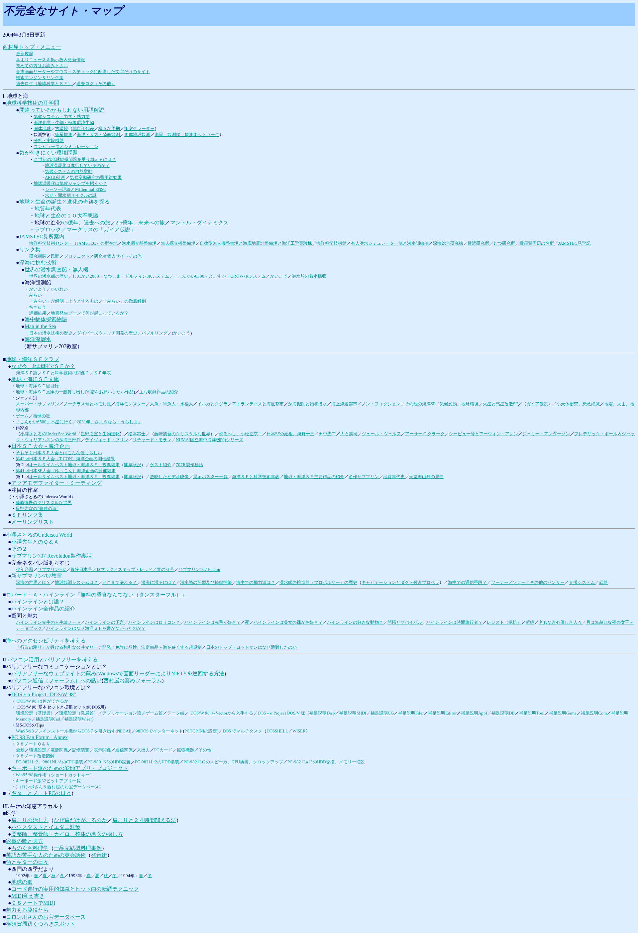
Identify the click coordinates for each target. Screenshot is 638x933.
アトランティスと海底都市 (258, 403)
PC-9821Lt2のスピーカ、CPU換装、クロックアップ (233, 761)
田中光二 (327, 433)
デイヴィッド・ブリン (106, 439)
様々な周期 (109, 128)
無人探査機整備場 (178, 243)
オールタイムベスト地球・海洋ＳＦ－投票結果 (74, 464)
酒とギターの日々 (27, 862)
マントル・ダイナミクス (199, 222)
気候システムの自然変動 (68, 171)
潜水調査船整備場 (139, 243)
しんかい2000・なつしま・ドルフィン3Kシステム (120, 276)
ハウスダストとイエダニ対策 (45, 827)
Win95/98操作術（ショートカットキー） (55, 774)
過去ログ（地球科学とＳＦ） (44, 83)
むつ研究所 (504, 243)
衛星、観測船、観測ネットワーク (187, 134)
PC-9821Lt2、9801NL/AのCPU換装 (49, 761)
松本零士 (137, 433)
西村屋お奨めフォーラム (132, 680)
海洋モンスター (130, 403)
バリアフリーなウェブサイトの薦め (53, 673)
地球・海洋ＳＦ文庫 (35, 379)
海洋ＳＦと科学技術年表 (255, 476)
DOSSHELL (277, 731)
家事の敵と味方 (24, 841)
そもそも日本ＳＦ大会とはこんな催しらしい (59, 452)
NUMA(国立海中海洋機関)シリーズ (209, 439)
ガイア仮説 (537, 403)
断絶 (530, 622)
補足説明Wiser (78, 719)
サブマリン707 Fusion (199, 569)
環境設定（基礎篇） (35, 713)
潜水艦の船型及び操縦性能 (206, 582)
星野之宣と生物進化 (100, 433)
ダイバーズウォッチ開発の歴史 (107, 333)
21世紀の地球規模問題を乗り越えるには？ (75, 159)
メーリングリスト (32, 522)
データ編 (175, 713)
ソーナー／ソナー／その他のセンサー (528, 582)
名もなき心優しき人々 (560, 622)
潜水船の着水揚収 (309, 276)
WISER (299, 731)
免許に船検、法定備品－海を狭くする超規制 (158, 647)
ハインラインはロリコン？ (154, 622)
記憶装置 (80, 749)
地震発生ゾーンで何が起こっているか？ (90, 313)
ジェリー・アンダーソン (546, 433)
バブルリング (154, 333)
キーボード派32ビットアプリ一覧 (48, 780)
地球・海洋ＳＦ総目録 (37, 385)
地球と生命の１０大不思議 (66, 215)
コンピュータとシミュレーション (66, 146)
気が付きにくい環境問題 (48, 153)
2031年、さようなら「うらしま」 (109, 421)
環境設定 (37, 749)
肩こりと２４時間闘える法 (144, 820)
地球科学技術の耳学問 (32, 103)
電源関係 (59, 749)
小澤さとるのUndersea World (39, 535)
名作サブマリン (364, 476)
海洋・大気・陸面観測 (98, 134)
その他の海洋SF (420, 403)
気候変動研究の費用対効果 (96, 177)
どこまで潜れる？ (119, 582)
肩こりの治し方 (30, 820)
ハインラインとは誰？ (37, 601)
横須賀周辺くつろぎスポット (40, 924)
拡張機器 (185, 749)
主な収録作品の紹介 (158, 391)
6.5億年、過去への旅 (85, 222)
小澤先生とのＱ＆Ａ (35, 542)
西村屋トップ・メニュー (32, 47)
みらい (35, 295)
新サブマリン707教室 (36, 576)
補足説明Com (594, 713)
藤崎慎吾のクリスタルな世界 (182, 433)
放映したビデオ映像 (169, 476)
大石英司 (349, 433)
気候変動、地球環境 (459, 403)
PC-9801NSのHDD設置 (109, 761)
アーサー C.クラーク (425, 433)
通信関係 (124, 749)
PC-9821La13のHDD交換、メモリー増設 (326, 761)
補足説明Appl (474, 713)
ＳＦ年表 (102, 372)
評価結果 (38, 313)
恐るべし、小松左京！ (240, 433)
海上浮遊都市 (344, 403)
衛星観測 (63, 134)
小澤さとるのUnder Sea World (48, 433)
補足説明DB (503, 713)
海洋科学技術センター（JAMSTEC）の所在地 (73, 243)
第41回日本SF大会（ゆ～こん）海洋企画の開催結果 (66, 470)
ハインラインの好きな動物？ (355, 622)
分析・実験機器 (49, 140)
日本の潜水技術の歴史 (50, 333)
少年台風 (24, 569)
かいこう (278, 276)
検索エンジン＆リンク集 (39, 77)
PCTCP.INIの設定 (200, 731)
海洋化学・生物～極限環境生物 (64, 122)
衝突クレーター (139, 128)
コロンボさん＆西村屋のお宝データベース (58, 786)
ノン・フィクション (381, 403)
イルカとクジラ (212, 403)
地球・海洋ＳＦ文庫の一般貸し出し (50, 391)
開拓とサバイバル (404, 622)
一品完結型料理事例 (78, 848)
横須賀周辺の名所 (536, 243)
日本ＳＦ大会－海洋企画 (40, 446)
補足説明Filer (411, 713)
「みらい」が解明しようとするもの (63, 301)
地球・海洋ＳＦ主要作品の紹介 (314, 476)
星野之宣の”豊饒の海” (37, 508)
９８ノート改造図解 (35, 755)
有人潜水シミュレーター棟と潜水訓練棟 (390, 243)
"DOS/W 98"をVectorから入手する (221, 713)
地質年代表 (83, 128)
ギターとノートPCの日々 (41, 793)
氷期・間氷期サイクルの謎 (71, 195)
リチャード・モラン (152, 439)
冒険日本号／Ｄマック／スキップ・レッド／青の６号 (122, 569)
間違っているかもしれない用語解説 (61, 110)
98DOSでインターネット (159, 731)
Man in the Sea (40, 326)
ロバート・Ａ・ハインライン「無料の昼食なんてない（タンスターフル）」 (96, 595)
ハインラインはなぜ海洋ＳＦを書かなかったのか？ (96, 628)
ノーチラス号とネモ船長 (87, 403)
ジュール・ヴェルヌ (381, 433)
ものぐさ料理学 (30, 848)
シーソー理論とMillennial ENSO (75, 189)
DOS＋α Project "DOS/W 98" (43, 694)
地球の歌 (41, 415)
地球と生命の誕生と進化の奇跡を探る (64, 201)
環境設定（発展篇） (78, 713)
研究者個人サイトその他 (118, 256)
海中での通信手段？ (467, 582)
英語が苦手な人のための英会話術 (46, 855)
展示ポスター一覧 (210, 476)
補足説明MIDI (352, 713)
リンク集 (30, 249)
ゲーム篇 (154, 713)
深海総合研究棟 (448, 243)
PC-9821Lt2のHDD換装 (157, 761)
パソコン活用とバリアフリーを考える (52, 659)
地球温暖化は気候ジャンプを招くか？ (70, 183)
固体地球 (42, 128)
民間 (55, 256)
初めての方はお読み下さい (42, 65)
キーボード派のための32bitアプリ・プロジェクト (69, 768)
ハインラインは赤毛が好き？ (212, 622)
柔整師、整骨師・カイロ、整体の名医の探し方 (67, 834)
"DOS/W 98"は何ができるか (42, 701)
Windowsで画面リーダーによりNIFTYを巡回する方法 (161, 673)
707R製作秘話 (189, 464)
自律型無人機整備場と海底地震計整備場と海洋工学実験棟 (256, 243)
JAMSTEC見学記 (574, 243)
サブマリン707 (52, 569)
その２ (19, 549)
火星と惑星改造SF (500, 403)
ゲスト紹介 (160, 464)
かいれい (59, 289)
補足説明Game (563, 713)
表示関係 (102, 749)
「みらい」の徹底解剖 (124, 301)
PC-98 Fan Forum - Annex (39, 737)
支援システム (582, 582)
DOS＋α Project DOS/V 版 (281, 713)
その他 (204, 749)
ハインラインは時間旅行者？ (454, 622)
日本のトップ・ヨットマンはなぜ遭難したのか (251, 647)
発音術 (99, 855)
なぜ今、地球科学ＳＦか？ (43, 366)
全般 (20, 749)
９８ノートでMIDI (33, 903)
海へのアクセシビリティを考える (46, 640)
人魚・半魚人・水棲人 (171, 403)
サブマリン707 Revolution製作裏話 (51, 556)
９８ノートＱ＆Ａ (33, 743)
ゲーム (22, 415)
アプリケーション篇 (121, 713)
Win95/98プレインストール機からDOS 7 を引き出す (66, 731)
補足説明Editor (442, 713)
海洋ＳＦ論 (27, 372)
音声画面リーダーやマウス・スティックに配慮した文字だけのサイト (83, 71)
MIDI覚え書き (28, 896)
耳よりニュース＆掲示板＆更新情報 (50, 59)
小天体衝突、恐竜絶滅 (578, 403)
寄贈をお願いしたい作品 (110, 391)
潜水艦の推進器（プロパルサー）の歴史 (318, 582)
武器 (603, 582)
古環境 (61, 128)
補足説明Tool (532, 713)
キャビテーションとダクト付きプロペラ (400, 582)
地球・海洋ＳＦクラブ (32, 359)
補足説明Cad (48, 719)
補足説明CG (382, 713)
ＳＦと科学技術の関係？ (65, 372)
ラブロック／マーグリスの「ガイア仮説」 (85, 229)
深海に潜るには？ (158, 582)
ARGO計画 (55, 177)
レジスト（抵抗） (504, 622)
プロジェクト (77, 256)
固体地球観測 (137, 134)
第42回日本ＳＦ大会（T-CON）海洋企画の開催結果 (65, 458)
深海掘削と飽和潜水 (307, 403)
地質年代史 (394, 476)
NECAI (123, 731)
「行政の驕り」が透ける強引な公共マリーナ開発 (63, 647)
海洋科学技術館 (331, 243)
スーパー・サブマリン (37, 403)
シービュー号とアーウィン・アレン (483, 433)
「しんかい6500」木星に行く (44, 421)
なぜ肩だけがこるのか (80, 820)
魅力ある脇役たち (27, 910)
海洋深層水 (38, 339)
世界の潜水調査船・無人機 (56, 269)
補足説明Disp (322, 713)
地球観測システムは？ (76, 582)
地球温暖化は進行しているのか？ (77, 165)
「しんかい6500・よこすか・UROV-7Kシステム (219, 276)
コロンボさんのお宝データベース (46, 917)
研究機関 (38, 256)
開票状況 (132, 464)
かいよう (37, 289)
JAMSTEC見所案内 (41, 236)
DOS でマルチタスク (242, 731)
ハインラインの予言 (104, 622)
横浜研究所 (478, 243)
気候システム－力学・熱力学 (62, 116)
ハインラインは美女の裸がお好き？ (288, 622)
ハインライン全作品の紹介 (43, 608)
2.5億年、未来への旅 (140, 222)
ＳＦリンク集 (27, 515)
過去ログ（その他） (95, 83)
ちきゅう (37, 307)
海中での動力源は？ (255, 582)
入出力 (143, 749)
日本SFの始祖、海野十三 (290, 433)
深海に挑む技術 (37, 262)
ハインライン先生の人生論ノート (48, 622)
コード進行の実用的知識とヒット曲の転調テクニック (75, 889)
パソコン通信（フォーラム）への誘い (56, 680)
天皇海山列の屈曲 (426, 476)
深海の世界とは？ (33, 582)
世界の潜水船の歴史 (48, 276)
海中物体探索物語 (46, 319)
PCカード (163, 749)
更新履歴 (24, 53)
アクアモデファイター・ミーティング (56, 483)
